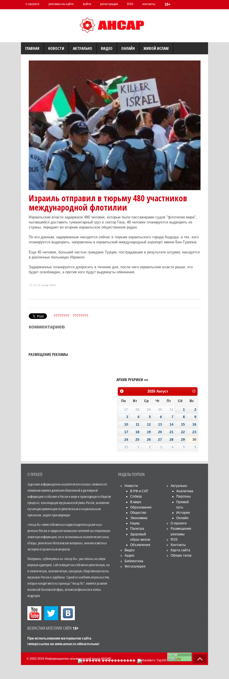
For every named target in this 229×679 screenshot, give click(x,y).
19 (149, 432)
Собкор (136, 496)
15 (183, 424)
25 (137, 440)
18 (137, 432)
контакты (148, 4)
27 (160, 440)
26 (149, 440)
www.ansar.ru (65, 644)
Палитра (137, 529)
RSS (130, 4)
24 (126, 440)
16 (194, 424)
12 (149, 424)
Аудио (129, 555)
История (183, 513)
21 (171, 432)
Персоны (183, 496)
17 (126, 432)
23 (194, 432)
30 (194, 440)
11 (137, 424)
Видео (107, 48)
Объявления (140, 545)
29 (183, 440)
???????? (61, 316)
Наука (135, 523)
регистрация (109, 4)
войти (87, 4)
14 (171, 424)
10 (126, 424)
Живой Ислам (156, 48)
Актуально (82, 48)
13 (160, 424)
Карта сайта (180, 550)
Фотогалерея (135, 566)
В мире (135, 502)
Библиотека (134, 561)
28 (171, 440)
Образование (141, 507)
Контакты (178, 545)
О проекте (179, 523)
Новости (56, 48)
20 (160, 432)
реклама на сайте (61, 4)
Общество (138, 513)
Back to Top (200, 658)
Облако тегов (181, 555)
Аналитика (184, 491)
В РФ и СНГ (139, 491)
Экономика (138, 518)
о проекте (32, 4)
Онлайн (128, 48)
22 (183, 432)
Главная (32, 48)
